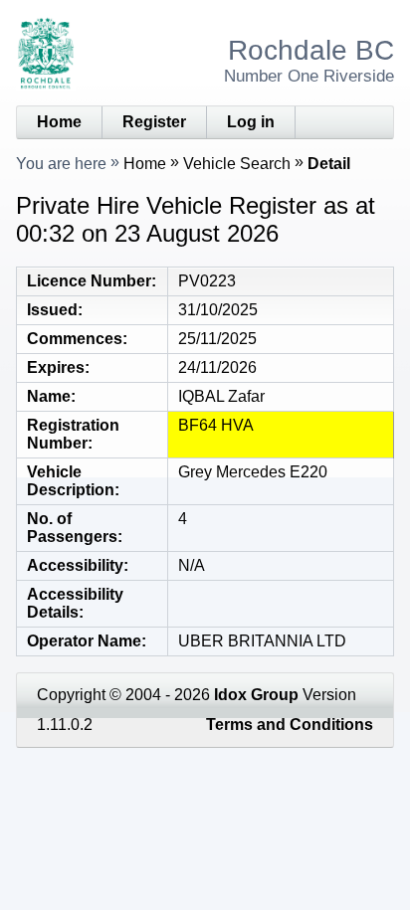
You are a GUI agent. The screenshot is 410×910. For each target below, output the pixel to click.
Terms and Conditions (289, 724)
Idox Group (256, 694)
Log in (251, 121)
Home (59, 121)
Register (154, 121)
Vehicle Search (237, 163)
